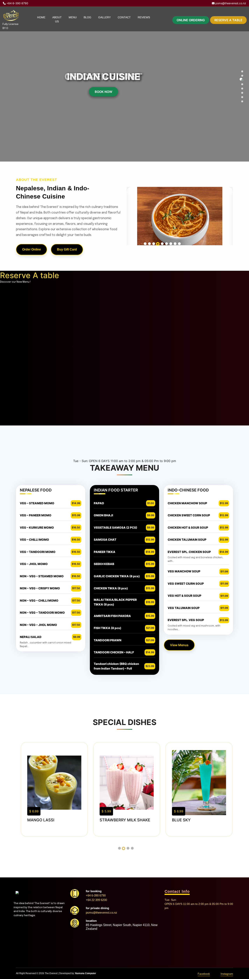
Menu (73, 17)
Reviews (144, 17)
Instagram (227, 973)
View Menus (179, 645)
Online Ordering (191, 20)
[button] (241, 70)
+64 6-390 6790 (17, 3)
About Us (57, 19)
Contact (124, 17)
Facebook (204, 973)
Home (41, 17)
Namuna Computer (85, 973)
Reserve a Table (228, 20)
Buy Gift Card (67, 249)
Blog (87, 17)
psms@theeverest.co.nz (230, 3)
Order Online (31, 249)
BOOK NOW (103, 92)
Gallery (104, 17)
